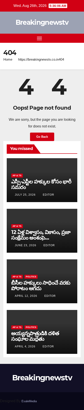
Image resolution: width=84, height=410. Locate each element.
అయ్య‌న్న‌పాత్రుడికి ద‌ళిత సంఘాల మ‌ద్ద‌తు (35, 336)
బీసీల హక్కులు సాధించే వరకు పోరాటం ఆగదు (40, 285)
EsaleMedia (29, 401)
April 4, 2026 (25, 346)
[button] (70, 38)
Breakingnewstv (42, 22)
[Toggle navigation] (39, 38)
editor (48, 194)
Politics (31, 276)
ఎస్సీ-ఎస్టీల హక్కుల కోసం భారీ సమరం (41, 184)
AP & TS (17, 175)
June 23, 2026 (26, 245)
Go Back (42, 136)
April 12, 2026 (26, 295)
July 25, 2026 (26, 194)
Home (7, 59)
